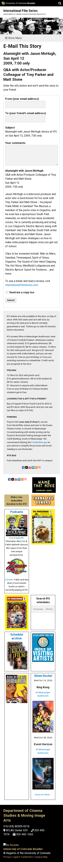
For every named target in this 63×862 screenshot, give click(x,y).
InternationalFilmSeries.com (21, 285)
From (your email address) (22, 98)
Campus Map (41, 856)
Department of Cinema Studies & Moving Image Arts (24, 14)
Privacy (7, 856)
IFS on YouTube (29, 467)
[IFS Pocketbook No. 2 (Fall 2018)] (16, 628)
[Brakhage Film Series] (44, 491)
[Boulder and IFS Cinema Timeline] (16, 701)
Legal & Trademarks (23, 856)
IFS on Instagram (39, 467)
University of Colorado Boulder (23, 849)
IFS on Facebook (23, 467)
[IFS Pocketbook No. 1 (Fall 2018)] (43, 542)
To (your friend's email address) (25, 113)
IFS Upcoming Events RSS (36, 467)
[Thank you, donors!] (43, 504)
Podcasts (16, 512)
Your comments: (15, 143)
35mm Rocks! (43, 676)
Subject (10, 127)
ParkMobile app (39, 442)
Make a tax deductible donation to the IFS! (16, 500)
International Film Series (20, 11)
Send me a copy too (21, 292)
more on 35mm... (43, 794)
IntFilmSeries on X (26, 467)
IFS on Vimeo (33, 467)
